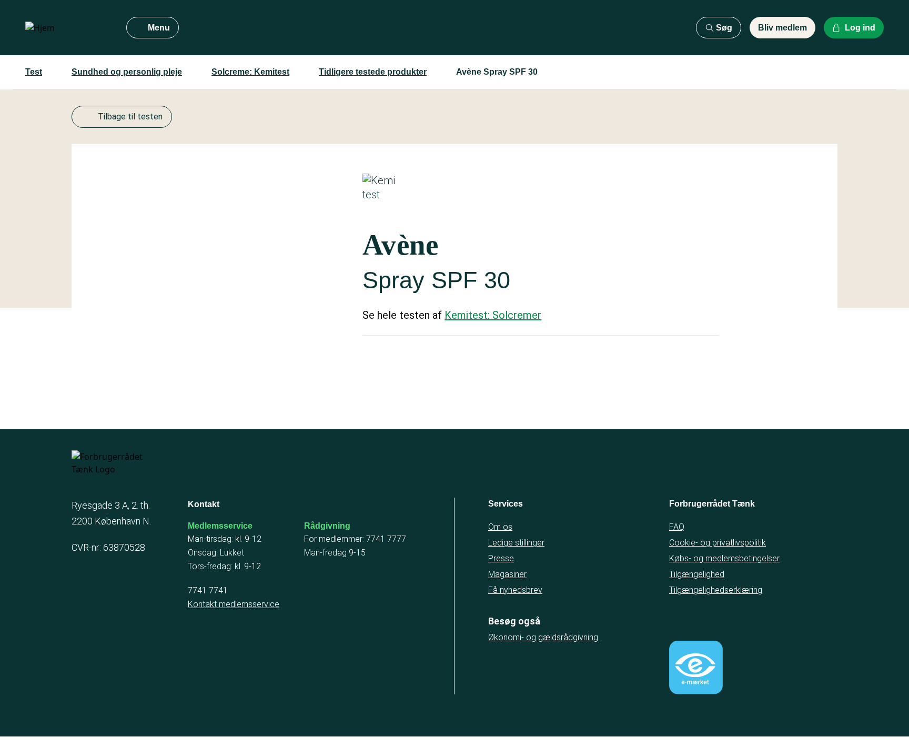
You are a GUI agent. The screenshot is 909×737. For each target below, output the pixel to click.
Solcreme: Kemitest (250, 71)
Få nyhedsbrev (515, 590)
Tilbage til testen (130, 117)
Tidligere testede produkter (373, 71)
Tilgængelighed (696, 574)
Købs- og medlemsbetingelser (724, 558)
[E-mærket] (696, 667)
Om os (500, 527)
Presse (501, 558)
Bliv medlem (782, 27)
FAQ (676, 527)
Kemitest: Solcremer (493, 315)
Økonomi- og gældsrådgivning (543, 637)
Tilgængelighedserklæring (715, 590)
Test (33, 71)
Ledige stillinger (516, 543)
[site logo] (67, 28)
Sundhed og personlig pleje (127, 71)
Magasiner (507, 574)
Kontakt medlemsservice (233, 604)
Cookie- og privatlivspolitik (717, 543)
